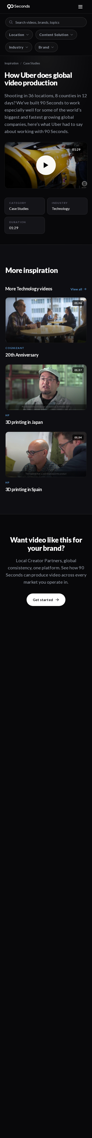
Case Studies (31, 63)
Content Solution (53, 34)
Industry (16, 47)
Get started (43, 600)
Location (16, 34)
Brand (44, 47)
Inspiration (11, 63)
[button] (46, 165)
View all (76, 289)
